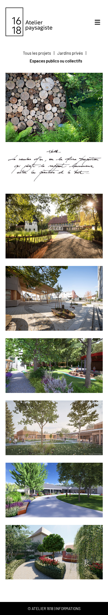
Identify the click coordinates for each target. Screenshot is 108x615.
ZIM (54, 552)
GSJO (54, 428)
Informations (68, 608)
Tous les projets (37, 52)
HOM (54, 490)
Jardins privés (70, 52)
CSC (54, 365)
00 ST (54, 226)
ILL (54, 298)
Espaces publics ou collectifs (56, 60)
